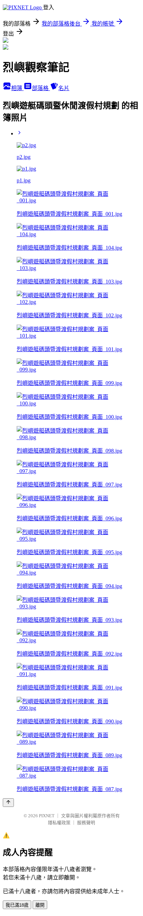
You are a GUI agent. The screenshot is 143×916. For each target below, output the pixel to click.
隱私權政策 (59, 822)
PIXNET (46, 815)
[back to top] (8, 802)
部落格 (41, 88)
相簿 (17, 88)
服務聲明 (86, 822)
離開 (39, 905)
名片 (63, 88)
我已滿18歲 (17, 905)
